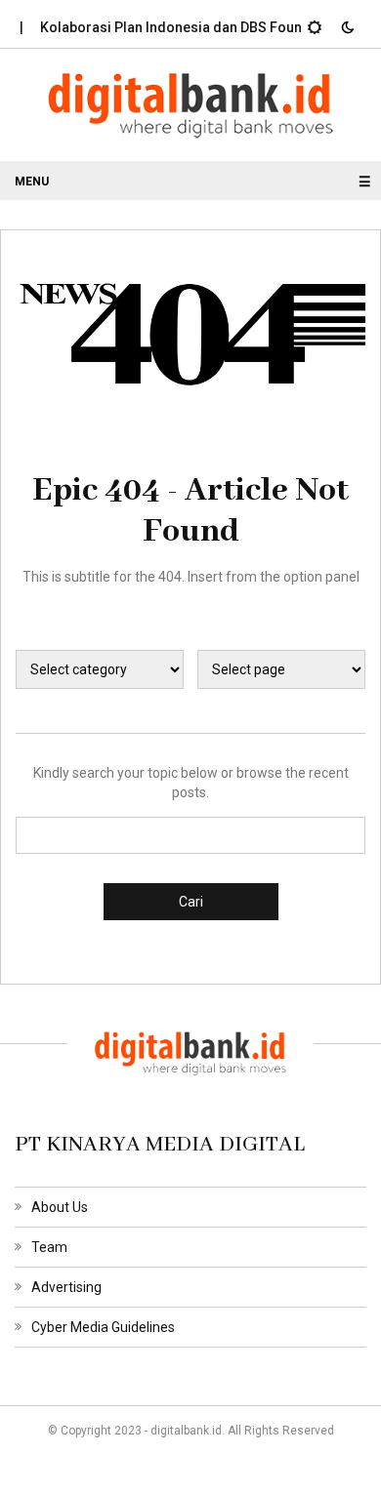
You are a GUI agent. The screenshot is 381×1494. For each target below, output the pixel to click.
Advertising (66, 1287)
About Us (59, 1207)
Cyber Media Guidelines (103, 1327)
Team (49, 1247)
